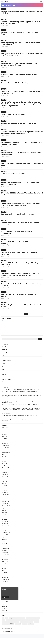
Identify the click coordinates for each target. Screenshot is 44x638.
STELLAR (4, 372)
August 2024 (5, 481)
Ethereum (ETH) (22, 621)
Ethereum (17, 621)
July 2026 (4, 430)
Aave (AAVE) (15, 618)
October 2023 (5, 503)
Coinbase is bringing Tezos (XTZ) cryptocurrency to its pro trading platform (22, 92)
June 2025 (4, 459)
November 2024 (5, 474)
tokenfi (20, 623)
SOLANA (4, 369)
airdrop (20, 618)
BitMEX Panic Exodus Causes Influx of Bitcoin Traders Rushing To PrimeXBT (20, 183)
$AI (3, 618)
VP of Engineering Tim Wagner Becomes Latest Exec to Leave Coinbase (21, 43)
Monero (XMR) (36, 621)
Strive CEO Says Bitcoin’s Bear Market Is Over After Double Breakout (17, 399)
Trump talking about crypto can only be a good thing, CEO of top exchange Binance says (20, 204)
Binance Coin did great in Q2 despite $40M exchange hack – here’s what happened (22, 54)
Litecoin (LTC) (31, 621)
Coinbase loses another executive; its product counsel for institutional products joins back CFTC (22, 133)
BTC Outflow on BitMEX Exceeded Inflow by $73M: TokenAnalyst (19, 232)
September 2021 (6, 559)
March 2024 (5, 492)
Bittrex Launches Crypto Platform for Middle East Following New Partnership (19, 64)
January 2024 (5, 497)
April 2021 (4, 570)
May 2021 (4, 568)
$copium (6, 618)
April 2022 (4, 543)
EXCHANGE (4, 8)
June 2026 (4, 432)
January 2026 (5, 443)
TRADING (4, 374)
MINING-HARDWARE (6, 360)
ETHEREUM (4, 349)
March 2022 (5, 546)
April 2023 (4, 517)
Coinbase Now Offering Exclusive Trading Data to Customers (19, 253)
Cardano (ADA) (17, 619)
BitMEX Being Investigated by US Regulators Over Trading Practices (22, 306)
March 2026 (5, 438)
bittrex (7, 619)
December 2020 (5, 579)
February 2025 (5, 467)
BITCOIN (4, 346)
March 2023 (5, 519)
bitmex (4, 619)
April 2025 (4, 463)
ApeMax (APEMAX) (29, 618)
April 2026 (4, 436)
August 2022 (5, 534)
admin (3, 15)
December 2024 (5, 472)
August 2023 (5, 508)
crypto (38, 619)
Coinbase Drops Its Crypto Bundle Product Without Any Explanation (21, 285)
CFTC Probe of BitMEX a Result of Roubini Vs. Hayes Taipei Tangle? (22, 194)
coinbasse (33, 619)
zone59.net (4, 2)
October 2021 (5, 557)
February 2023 (5, 521)
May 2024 (4, 488)
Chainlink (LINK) (23, 619)
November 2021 (5, 554)
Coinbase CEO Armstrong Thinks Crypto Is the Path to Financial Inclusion (20, 22)
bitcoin (39, 618)
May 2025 (4, 461)
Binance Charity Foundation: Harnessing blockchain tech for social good (21, 154)
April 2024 (4, 490)
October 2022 (5, 530)
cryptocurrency (5, 621)
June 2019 (4, 606)
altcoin (24, 618)
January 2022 (5, 550)
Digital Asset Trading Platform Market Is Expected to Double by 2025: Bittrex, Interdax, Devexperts (20, 274)
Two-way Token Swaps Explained (13, 114)
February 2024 (5, 494)
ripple (16, 623)
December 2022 (5, 525)
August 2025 (5, 454)
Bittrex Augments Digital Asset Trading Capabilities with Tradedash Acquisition (21, 143)
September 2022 (6, 532)
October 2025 (5, 450)
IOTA (3, 358)
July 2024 (4, 483)
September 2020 (6, 586)
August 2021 (5, 561)
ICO (3, 355)
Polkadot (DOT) (11, 623)
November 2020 (5, 581)
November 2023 (5, 501)
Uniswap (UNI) (24, 623)
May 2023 (4, 514)
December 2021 (5, 552)
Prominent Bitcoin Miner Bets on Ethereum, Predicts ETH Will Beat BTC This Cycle (20, 404)
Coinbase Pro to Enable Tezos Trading (14, 83)
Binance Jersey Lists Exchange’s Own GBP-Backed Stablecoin (18, 295)
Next (26, 314)
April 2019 (4, 610)
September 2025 (6, 452)
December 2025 (5, 445)
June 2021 (4, 566)
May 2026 (4, 434)
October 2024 (5, 476)
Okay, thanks (5, 597)
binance (35, 618)
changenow (28, 619)
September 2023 (6, 505)
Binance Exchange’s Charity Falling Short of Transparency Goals (22, 164)
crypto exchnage (11, 621)
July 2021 (4, 563)
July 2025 (4, 456)
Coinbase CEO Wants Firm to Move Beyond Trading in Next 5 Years (20, 264)
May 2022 (4, 541)
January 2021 (5, 577)
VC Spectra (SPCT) (30, 623)
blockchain (11, 619)
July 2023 (4, 510)
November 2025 (5, 447)
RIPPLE (3, 366)
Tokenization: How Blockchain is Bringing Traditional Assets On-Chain (17, 389)
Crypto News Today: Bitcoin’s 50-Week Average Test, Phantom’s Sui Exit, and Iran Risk (21, 419)
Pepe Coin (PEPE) (5, 623)
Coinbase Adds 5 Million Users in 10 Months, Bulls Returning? (19, 243)
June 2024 (4, 485)
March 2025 (5, 465)
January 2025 (5, 470)
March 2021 (5, 572)
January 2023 (5, 523)
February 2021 (5, 575)
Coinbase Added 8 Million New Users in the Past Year (20, 223)
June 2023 (4, 512)
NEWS (3, 363)
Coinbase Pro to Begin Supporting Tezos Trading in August (19, 33)
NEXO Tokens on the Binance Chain (13, 174)
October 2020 (5, 584)
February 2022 (5, 548)
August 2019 (5, 601)
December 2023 (5, 499)
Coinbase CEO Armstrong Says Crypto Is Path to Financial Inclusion (22, 12)
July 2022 (4, 537)
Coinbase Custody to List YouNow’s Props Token (18, 123)
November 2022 (5, 528)
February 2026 (5, 441)
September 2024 (6, 479)
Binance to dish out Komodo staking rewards (17, 214)
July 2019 (4, 604)
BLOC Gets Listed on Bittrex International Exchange (19, 74)
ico (27, 621)
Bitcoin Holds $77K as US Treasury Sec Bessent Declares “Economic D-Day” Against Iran (21, 395)
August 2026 (5, 427)
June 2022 (4, 539)
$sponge (10, 618)
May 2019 (4, 608)
